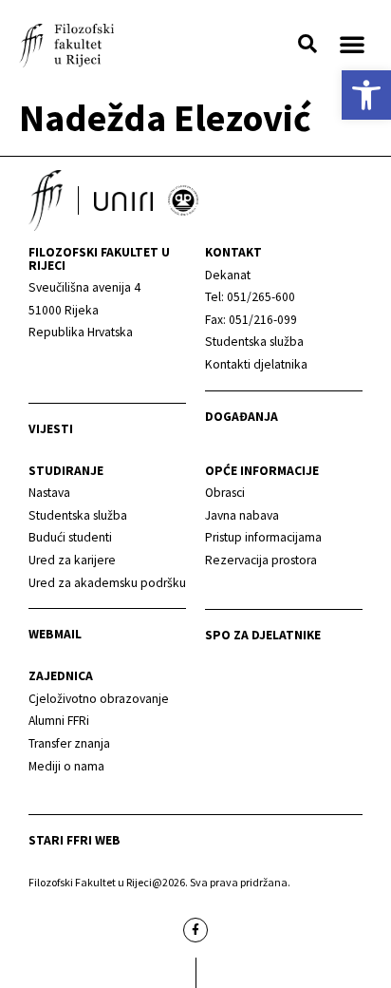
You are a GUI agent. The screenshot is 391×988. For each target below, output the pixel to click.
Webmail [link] (55, 634)
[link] (366, 95)
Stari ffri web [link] (74, 840)
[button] (307, 43)
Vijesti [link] (50, 429)
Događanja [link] (241, 416)
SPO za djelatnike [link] (263, 635)
